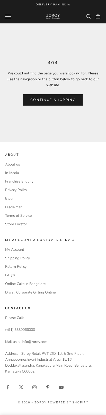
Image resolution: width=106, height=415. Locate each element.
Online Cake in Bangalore (25, 283)
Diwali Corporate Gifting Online (30, 292)
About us (12, 164)
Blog (9, 198)
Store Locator (16, 224)
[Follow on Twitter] (21, 387)
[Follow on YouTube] (61, 387)
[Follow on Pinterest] (47, 387)
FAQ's (10, 275)
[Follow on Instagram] (34, 387)
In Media (12, 172)
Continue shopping (53, 100)
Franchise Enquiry (19, 181)
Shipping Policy (17, 258)
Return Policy (15, 266)
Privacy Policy (16, 189)
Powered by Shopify (68, 402)
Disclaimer (13, 207)
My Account (14, 249)
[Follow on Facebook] (7, 387)
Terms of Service (18, 215)
